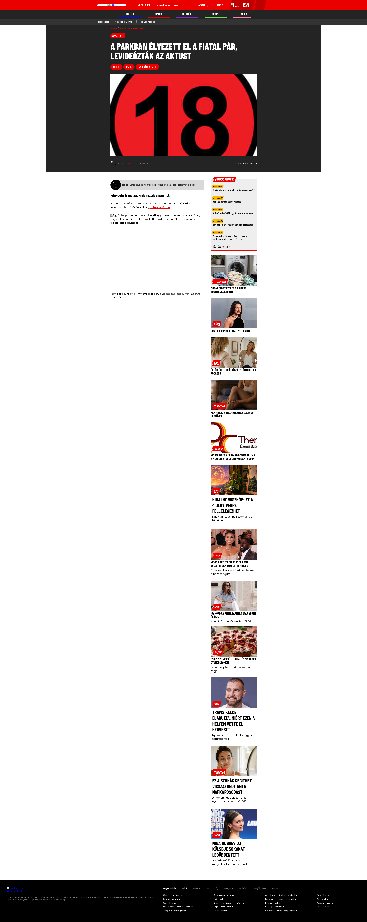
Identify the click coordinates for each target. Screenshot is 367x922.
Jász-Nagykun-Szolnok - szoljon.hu (281, 895)
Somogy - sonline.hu (274, 907)
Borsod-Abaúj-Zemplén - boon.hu (178, 907)
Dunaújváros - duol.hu (224, 895)
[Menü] (260, 5)
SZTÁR (158, 14)
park (129, 67)
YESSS (244, 14)
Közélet (197, 888)
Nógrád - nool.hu (272, 903)
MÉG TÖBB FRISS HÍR (221, 246)
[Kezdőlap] (111, 5)
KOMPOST (125, 28)
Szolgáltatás (259, 888)
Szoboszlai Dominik (124, 21)
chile (116, 67)
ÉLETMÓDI (187, 14)
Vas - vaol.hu (322, 899)
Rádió (275, 888)
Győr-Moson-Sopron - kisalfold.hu (229, 903)
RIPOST (113, 28)
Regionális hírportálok (175, 888)
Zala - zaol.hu (323, 907)
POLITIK (130, 14)
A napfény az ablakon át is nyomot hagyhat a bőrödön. (230, 799)
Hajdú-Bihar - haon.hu (224, 907)
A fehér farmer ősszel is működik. (232, 621)
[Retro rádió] (234, 5)
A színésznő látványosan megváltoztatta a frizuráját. (229, 862)
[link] (220, 281)
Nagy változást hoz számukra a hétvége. (232, 518)
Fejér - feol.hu (220, 899)
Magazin (229, 888)
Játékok (201, 5)
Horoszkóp (104, 21)
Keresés (219, 5)
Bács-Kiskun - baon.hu (173, 895)
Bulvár (242, 888)
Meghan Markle (147, 21)
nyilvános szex (147, 67)
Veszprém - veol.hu (325, 903)
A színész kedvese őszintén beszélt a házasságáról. (233, 572)
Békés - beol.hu (169, 903)
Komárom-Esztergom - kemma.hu (280, 899)
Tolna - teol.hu (323, 895)
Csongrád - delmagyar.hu (174, 911)
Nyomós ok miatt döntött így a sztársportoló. (232, 737)
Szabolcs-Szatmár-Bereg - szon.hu (281, 911)
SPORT (215, 14)
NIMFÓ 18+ (138, 28)
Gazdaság (212, 888)
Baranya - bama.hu (171, 899)
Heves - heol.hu (220, 911)
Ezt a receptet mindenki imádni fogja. (230, 669)
